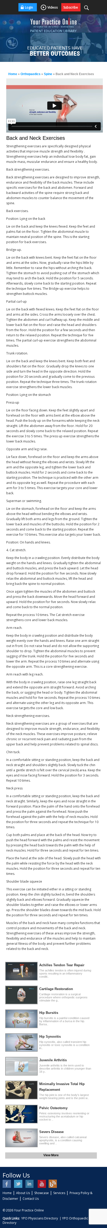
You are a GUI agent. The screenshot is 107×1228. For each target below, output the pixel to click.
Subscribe (70, 7)
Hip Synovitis (50, 1036)
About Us (23, 1193)
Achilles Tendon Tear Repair (61, 965)
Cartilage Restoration (56, 989)
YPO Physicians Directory (39, 1218)
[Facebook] (7, 1183)
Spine (48, 74)
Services (59, 1193)
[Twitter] (18, 1183)
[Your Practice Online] (53, 21)
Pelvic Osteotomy (53, 1108)
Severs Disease (51, 1132)
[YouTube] (41, 1183)
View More (51, 1155)
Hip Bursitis (48, 1013)
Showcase (41, 1193)
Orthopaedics (31, 74)
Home (12, 74)
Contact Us (31, 1198)
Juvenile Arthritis (53, 1060)
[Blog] (52, 1183)
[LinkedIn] (30, 1183)
